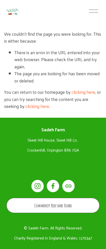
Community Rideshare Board (53, 205)
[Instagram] (37, 186)
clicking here (83, 92)
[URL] (68, 186)
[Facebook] (53, 186)
